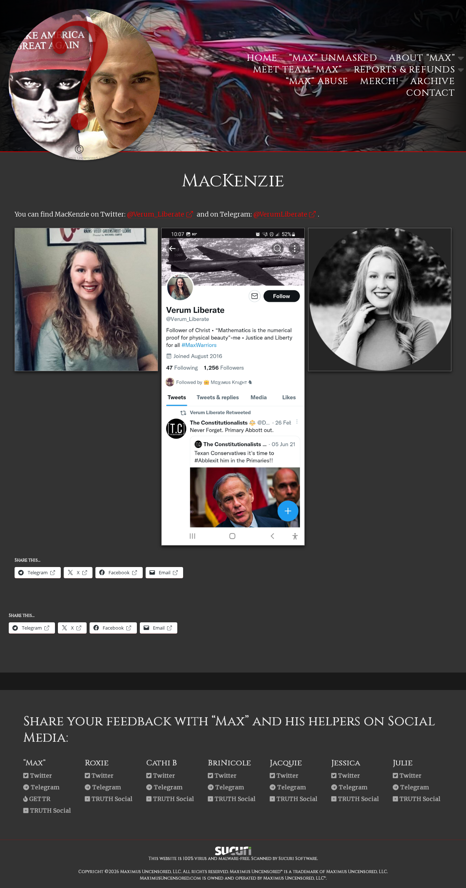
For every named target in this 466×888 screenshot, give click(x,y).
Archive (432, 81)
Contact (430, 93)
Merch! (379, 81)
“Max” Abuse (317, 81)
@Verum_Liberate (155, 214)
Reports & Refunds (404, 70)
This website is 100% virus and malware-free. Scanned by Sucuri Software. (233, 858)
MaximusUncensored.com (170, 878)
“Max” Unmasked (333, 58)
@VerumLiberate (280, 214)
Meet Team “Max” (297, 70)
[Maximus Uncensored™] (84, 157)
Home (262, 58)
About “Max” (422, 58)
